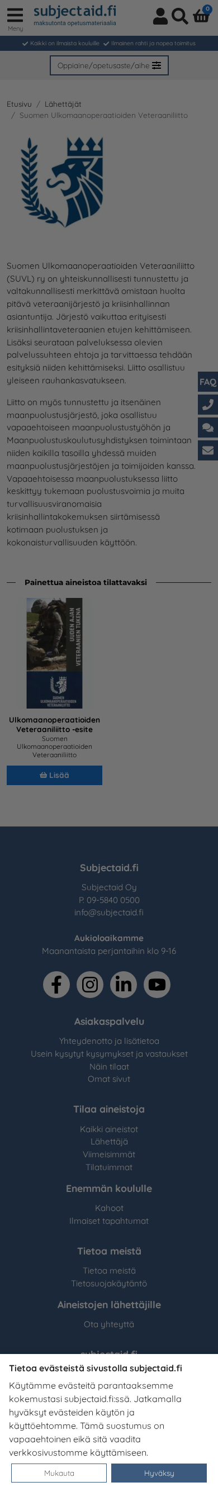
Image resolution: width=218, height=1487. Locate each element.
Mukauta (59, 1473)
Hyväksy (159, 1473)
